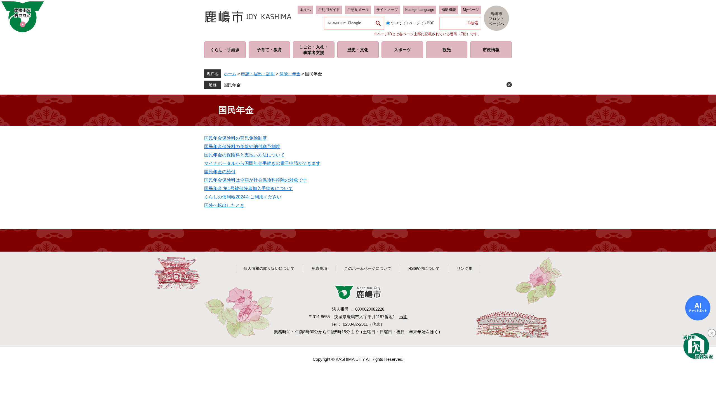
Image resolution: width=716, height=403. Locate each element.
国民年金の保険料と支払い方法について (244, 155)
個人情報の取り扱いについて (269, 268)
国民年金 (232, 85)
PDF (430, 23)
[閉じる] (712, 333)
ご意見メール (358, 10)
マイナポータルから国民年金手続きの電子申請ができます (262, 163)
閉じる (509, 84)
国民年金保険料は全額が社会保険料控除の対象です (255, 180)
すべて (396, 23)
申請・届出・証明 (258, 73)
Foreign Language (419, 10)
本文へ (305, 10)
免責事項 (319, 268)
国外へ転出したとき (224, 205)
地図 (403, 316)
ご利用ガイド (329, 10)
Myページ (471, 10)
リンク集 (464, 268)
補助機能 (448, 10)
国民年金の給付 (219, 171)
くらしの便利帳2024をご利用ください (242, 197)
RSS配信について (424, 268)
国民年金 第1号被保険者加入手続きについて (248, 188)
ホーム (230, 73)
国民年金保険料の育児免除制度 (235, 138)
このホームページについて (367, 268)
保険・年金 (289, 73)
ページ (414, 23)
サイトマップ (387, 10)
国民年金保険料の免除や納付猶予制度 (242, 146)
